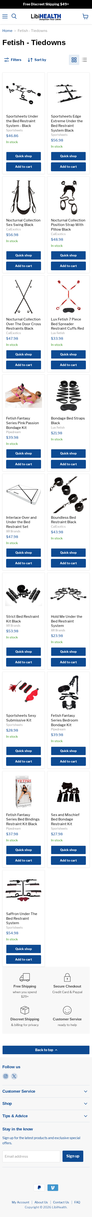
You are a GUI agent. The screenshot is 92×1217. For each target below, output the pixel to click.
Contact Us (61, 1202)
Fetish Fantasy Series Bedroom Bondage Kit (64, 720)
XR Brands (13, 531)
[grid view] (74, 60)
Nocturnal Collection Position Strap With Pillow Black (68, 225)
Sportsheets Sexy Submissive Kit (21, 717)
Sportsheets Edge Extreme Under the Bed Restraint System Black (67, 123)
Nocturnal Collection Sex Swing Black (23, 222)
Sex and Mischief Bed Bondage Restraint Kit (65, 819)
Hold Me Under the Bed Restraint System (66, 621)
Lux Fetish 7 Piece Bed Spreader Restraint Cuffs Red (67, 324)
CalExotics (13, 229)
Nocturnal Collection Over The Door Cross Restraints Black (23, 324)
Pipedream (13, 432)
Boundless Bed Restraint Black (63, 519)
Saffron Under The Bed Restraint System (21, 918)
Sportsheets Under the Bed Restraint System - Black (22, 121)
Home (7, 31)
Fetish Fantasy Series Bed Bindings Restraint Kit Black (23, 819)
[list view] (84, 60)
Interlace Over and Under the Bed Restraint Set (21, 522)
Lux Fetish (58, 333)
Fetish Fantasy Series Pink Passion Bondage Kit (22, 423)
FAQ (77, 1202)
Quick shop (23, 156)
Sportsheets (14, 130)
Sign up (72, 1156)
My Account (20, 1202)
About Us (41, 1202)
